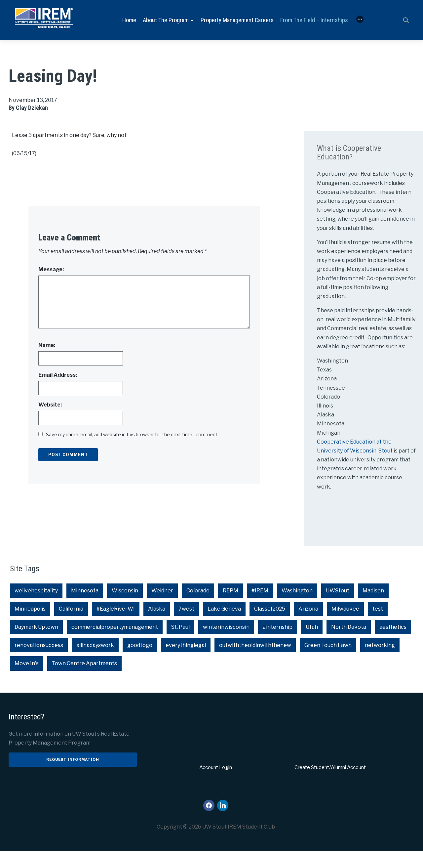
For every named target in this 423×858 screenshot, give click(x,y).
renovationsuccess (39, 645)
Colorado (198, 590)
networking (380, 645)
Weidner (162, 590)
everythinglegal (186, 645)
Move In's (27, 663)
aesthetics (392, 627)
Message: (51, 269)
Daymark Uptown (36, 627)
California (71, 609)
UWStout (337, 590)
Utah (312, 627)
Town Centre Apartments (84, 663)
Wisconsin (125, 590)
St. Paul (180, 627)
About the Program (166, 20)
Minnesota (84, 590)
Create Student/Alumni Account (330, 767)
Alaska (156, 609)
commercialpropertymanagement (114, 627)
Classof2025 (269, 609)
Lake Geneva (224, 609)
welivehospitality (36, 590)
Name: (46, 345)
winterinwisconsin (226, 627)
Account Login (215, 767)
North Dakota (348, 627)
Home (129, 20)
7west (186, 609)
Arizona (308, 609)
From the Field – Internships (314, 20)
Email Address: (57, 375)
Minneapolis (30, 609)
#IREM (259, 590)
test (377, 609)
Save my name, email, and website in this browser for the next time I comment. (132, 434)
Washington (297, 590)
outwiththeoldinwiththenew (255, 645)
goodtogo (139, 645)
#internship (277, 627)
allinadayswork (95, 645)
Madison (373, 590)
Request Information (72, 759)
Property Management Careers (237, 20)
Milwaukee (345, 609)
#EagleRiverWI (115, 609)
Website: (50, 405)
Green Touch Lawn (328, 645)
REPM (230, 590)
